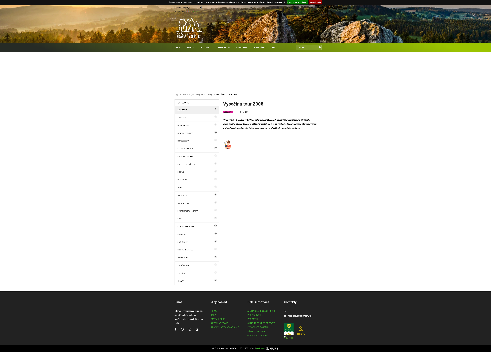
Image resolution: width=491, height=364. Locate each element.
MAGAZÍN (190, 47)
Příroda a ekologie (185, 226)
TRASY (275, 47)
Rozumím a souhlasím (297, 2)
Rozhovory (182, 242)
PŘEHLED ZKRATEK (256, 331)
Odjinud (180, 187)
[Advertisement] (245, 71)
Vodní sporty (183, 265)
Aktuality (182, 110)
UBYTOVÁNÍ (205, 47)
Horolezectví (183, 141)
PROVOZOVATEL (255, 315)
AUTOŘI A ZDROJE (219, 323)
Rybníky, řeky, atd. (185, 250)
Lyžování (181, 172)
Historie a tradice (185, 133)
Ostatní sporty (184, 203)
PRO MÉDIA (252, 319)
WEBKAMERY (241, 47)
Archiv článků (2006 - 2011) (197, 95)
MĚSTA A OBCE (218, 319)
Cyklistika (181, 117)
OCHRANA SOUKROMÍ (257, 335)
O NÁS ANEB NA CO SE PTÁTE (261, 323)
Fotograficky (183, 125)
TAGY (213, 315)
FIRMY (214, 311)
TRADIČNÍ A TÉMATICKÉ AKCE (225, 327)
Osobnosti (182, 195)
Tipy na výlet (182, 257)
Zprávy (180, 281)
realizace (260, 348)
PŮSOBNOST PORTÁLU (258, 327)
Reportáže (181, 234)
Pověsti (180, 219)
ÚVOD (177, 47)
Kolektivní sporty (185, 156)
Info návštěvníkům (185, 148)
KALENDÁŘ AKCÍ (259, 47)
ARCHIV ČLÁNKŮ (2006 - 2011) (261, 311)
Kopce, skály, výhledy (186, 164)
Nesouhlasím (315, 2)
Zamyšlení (181, 273)
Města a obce (183, 180)
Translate (195, 11)
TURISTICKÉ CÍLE (223, 47)
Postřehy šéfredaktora (187, 211)
